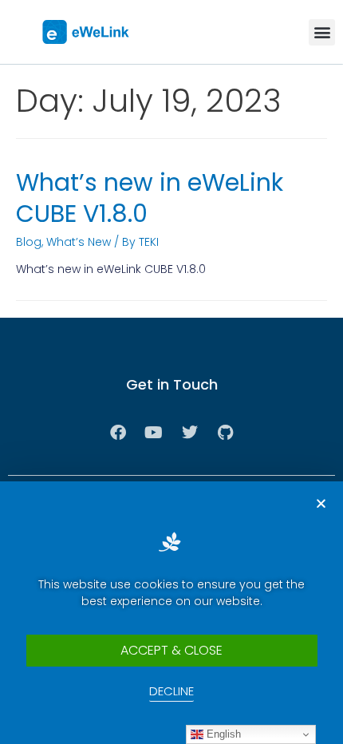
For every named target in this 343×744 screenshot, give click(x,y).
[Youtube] (154, 433)
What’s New (78, 242)
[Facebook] (118, 433)
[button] (322, 32)
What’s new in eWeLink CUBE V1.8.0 (149, 198)
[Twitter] (190, 433)
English (222, 734)
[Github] (226, 433)
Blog (28, 242)
